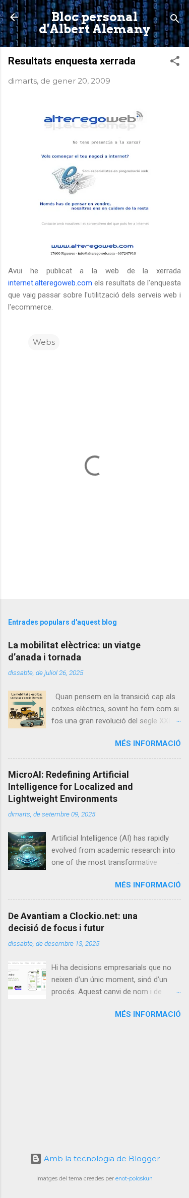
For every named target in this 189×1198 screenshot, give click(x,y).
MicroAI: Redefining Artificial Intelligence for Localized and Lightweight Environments (70, 786)
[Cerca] (175, 20)
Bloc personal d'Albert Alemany (94, 23)
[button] (175, 62)
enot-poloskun (134, 1178)
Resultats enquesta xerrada (72, 61)
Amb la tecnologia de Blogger (101, 1158)
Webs (44, 342)
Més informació (148, 743)
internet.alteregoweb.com (50, 282)
